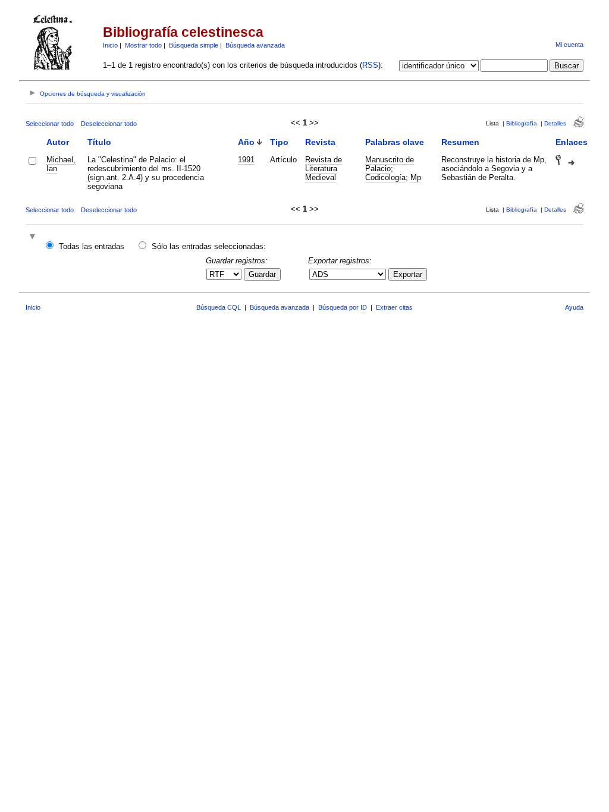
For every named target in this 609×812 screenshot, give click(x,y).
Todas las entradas (91, 246)
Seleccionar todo (50, 123)
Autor (57, 142)
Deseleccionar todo (109, 123)
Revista (320, 142)
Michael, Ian (61, 164)
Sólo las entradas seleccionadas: (209, 246)
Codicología (385, 177)
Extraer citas (394, 307)
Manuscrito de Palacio (389, 164)
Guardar (262, 274)
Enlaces (571, 142)
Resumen (460, 142)
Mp (415, 177)
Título (99, 142)
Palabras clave (394, 142)
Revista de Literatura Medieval (323, 168)
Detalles (555, 123)
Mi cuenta (569, 44)
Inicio (110, 45)
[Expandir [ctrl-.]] (34, 237)
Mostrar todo (143, 45)
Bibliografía (521, 123)
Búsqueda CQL (218, 307)
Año (246, 142)
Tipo (279, 142)
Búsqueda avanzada (255, 45)
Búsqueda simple (193, 45)
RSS (370, 65)
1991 (246, 159)
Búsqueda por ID (342, 307)
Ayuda (574, 307)
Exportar (407, 274)
